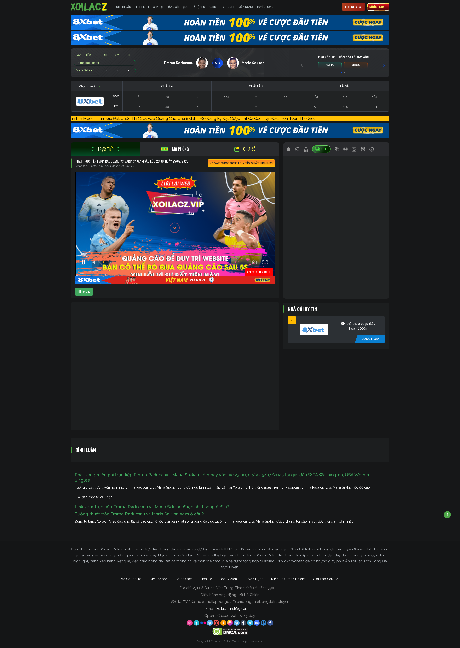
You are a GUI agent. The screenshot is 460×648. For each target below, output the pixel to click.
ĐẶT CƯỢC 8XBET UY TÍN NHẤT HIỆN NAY (243, 163)
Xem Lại (158, 6)
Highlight (142, 6)
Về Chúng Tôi (131, 579)
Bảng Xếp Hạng (177, 6)
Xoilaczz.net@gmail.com (235, 609)
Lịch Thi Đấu (122, 6)
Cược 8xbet (378, 6)
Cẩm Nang (246, 6)
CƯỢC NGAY (370, 339)
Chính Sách (184, 579)
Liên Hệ (206, 579)
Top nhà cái (353, 6)
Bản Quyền (228, 579)
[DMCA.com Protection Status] (230, 631)
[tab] (105, 149)
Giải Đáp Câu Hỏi (326, 579)
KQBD (212, 6)
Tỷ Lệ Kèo (198, 6)
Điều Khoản (159, 579)
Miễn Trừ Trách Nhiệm (288, 579)
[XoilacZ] (89, 6)
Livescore (227, 6)
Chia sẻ (249, 149)
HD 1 (86, 291)
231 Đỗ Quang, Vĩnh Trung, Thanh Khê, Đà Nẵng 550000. (236, 588)
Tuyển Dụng (265, 6)
